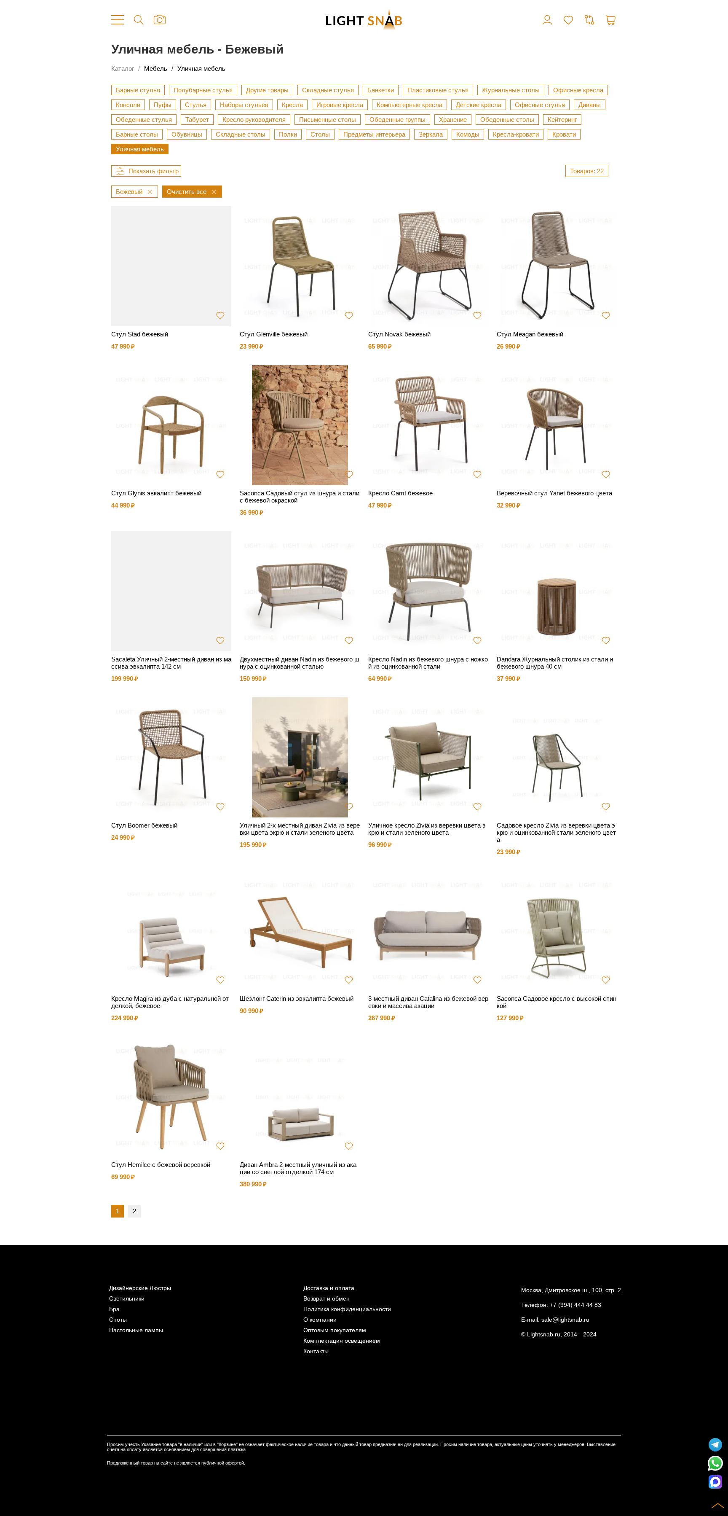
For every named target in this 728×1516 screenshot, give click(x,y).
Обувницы (186, 134)
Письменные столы (327, 119)
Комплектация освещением (341, 1341)
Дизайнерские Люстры (140, 1288)
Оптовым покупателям (334, 1330)
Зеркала (431, 134)
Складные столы (240, 134)
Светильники (127, 1299)
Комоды (467, 134)
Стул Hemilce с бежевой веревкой (160, 1164)
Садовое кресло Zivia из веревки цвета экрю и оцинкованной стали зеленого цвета (556, 832)
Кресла (292, 104)
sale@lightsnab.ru (565, 1320)
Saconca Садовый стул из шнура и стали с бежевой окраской (299, 496)
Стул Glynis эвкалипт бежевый (156, 493)
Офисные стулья (540, 104)
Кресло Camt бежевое (400, 493)
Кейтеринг (562, 119)
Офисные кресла (578, 90)
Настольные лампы (136, 1330)
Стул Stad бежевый (139, 334)
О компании (320, 1320)
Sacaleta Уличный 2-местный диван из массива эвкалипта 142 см (171, 663)
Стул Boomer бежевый (144, 825)
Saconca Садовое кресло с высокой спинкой (556, 1002)
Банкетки (380, 90)
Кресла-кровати (516, 134)
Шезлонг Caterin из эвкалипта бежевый (296, 998)
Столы (320, 134)
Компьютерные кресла (409, 104)
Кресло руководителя (254, 119)
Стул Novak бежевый (399, 334)
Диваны (589, 104)
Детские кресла (478, 104)
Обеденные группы (397, 119)
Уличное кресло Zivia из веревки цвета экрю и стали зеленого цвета (427, 829)
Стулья (195, 104)
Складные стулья (328, 90)
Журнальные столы (511, 90)
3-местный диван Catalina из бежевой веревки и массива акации (428, 1002)
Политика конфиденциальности (347, 1309)
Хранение (453, 119)
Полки (288, 134)
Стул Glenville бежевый (274, 334)
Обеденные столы (507, 119)
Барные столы (137, 134)
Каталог (122, 68)
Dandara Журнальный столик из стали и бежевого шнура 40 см (555, 663)
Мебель (155, 68)
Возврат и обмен (326, 1299)
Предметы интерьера (374, 134)
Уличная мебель (201, 68)
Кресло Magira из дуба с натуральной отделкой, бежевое (170, 1002)
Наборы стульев (244, 104)
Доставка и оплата (328, 1288)
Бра (114, 1309)
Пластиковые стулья (437, 90)
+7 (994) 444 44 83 (575, 1305)
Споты (118, 1320)
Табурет (197, 119)
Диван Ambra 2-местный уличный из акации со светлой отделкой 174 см (298, 1168)
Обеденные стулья (144, 119)
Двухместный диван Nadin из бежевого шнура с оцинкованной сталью (299, 663)
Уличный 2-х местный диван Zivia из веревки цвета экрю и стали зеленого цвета (300, 829)
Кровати (564, 134)
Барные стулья (138, 90)
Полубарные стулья (203, 90)
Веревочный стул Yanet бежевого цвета (554, 493)
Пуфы (162, 104)
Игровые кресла (339, 104)
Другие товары (267, 90)
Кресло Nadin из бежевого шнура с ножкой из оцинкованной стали (428, 663)
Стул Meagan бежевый (530, 334)
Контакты (316, 1351)
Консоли (128, 104)
